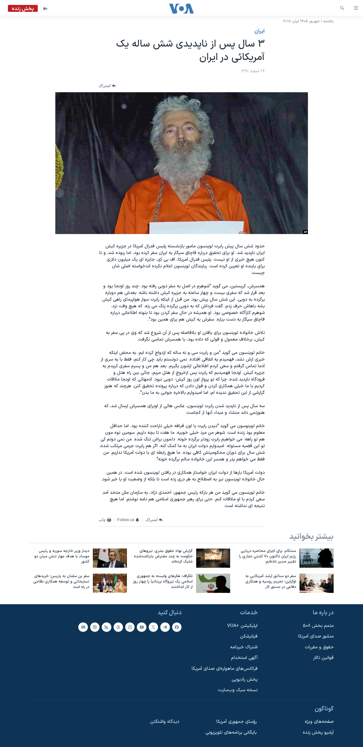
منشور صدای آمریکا (316, 636)
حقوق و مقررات (319, 647)
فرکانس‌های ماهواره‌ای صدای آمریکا (225, 668)
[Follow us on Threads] (118, 627)
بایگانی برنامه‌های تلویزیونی (231, 732)
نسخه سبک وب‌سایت (238, 690)
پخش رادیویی (245, 679)
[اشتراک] (83, 627)
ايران (259, 31)
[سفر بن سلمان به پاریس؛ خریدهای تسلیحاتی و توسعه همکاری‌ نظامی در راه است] (110, 583)
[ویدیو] (45, 8)
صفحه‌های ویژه (319, 721)
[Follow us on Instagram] (130, 627)
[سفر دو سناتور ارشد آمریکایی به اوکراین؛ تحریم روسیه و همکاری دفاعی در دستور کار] (317, 583)
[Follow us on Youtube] (141, 627)
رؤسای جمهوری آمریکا (236, 721)
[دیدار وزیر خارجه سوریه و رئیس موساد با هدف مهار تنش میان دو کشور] (110, 558)
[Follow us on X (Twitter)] (153, 627)
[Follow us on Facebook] (177, 627)
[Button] (107, 86)
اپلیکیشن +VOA (242, 625)
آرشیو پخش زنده (318, 732)
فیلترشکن (249, 636)
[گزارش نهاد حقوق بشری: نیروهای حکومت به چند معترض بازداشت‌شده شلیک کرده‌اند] (213, 558)
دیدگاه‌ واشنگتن (164, 721)
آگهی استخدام (244, 658)
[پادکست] (95, 627)
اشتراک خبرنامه (244, 647)
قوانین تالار (323, 658)
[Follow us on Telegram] (165, 627)
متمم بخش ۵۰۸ (318, 625)
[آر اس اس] (106, 627)
